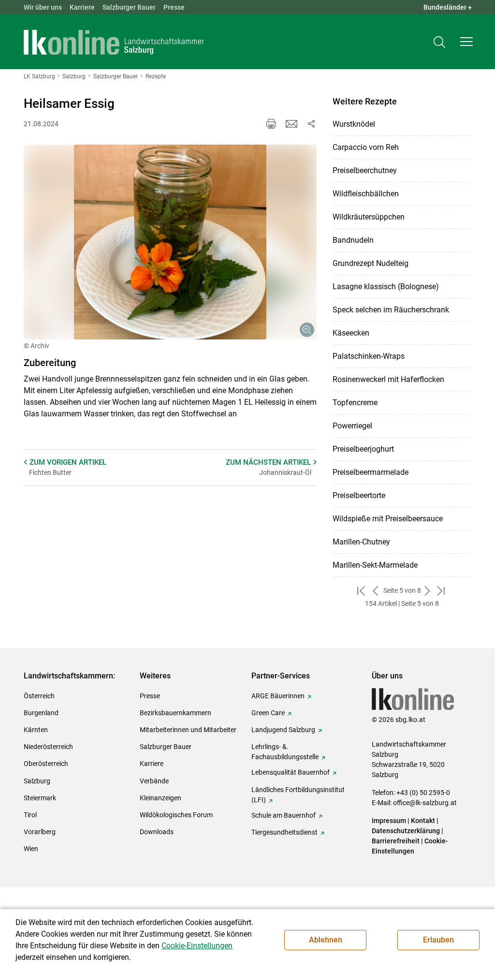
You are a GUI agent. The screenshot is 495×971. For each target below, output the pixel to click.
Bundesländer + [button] (447, 7)
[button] (466, 41)
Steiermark (40, 798)
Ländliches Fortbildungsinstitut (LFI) (298, 795)
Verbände (154, 781)
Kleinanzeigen (160, 798)
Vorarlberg (40, 832)
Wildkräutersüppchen (369, 216)
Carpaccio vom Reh (366, 147)
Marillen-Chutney (361, 541)
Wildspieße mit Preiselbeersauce (388, 518)
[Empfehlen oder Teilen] (311, 124)
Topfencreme (355, 402)
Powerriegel (352, 425)
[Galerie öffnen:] (170, 242)
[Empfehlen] (291, 124)
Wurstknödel (354, 124)
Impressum (389, 820)
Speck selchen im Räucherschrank (391, 309)
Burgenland (41, 713)
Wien (31, 849)
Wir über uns (43, 7)
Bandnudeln (353, 240)
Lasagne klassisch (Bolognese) (386, 286)
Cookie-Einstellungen (197, 945)
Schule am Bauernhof (283, 815)
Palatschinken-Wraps (369, 356)
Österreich (39, 696)
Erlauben (438, 939)
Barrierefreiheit (396, 841)
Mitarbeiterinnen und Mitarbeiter (188, 730)
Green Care (268, 713)
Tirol (30, 815)
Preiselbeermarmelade (370, 472)
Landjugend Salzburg (283, 730)
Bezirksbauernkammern (175, 713)
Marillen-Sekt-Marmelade (375, 565)
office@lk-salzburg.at (425, 803)
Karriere (82, 7)
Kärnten (36, 730)
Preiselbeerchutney (365, 170)
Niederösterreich (48, 746)
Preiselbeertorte (359, 495)
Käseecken (351, 333)
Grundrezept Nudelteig (370, 263)
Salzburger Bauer (129, 7)
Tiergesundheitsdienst (284, 832)
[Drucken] (271, 124)
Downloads (157, 832)
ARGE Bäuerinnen (278, 696)
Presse (174, 7)
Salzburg (37, 781)
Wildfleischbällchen (366, 193)
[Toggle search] (439, 42)
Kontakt (423, 820)
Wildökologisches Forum (176, 815)
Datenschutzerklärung (406, 831)
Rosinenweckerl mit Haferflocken (388, 379)
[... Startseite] (114, 42)
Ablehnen (325, 939)
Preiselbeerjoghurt (363, 449)
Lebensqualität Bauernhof (290, 772)
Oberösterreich (46, 763)
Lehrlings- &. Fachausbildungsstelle (285, 752)
